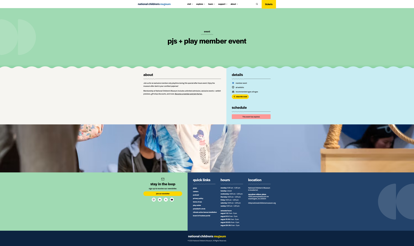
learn (210, 3)
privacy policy (198, 198)
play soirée (197, 205)
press (195, 188)
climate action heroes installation (205, 212)
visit (189, 3)
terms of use (197, 202)
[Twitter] (166, 200)
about (233, 3)
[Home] (154, 4)
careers (195, 191)
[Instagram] (154, 200)
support (221, 3)
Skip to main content (10, 2)
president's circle (199, 208)
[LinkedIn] (160, 200)
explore (199, 3)
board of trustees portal (201, 215)
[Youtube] (172, 200)
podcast (196, 195)
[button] (257, 4)
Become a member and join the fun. (188, 93)
